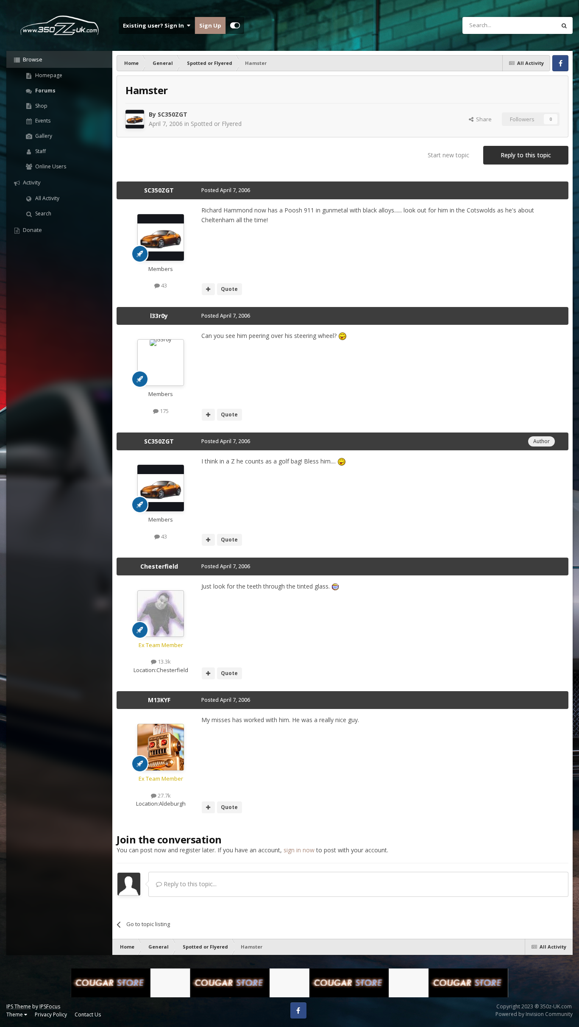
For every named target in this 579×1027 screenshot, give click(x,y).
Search (42, 213)
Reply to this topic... (189, 884)
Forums (45, 90)
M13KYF (159, 700)
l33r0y (159, 316)
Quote (229, 289)
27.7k (163, 795)
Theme (15, 1014)
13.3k (163, 661)
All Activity (46, 198)
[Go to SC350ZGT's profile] (134, 119)
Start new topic (448, 155)
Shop (40, 105)
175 (164, 411)
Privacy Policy (51, 1014)
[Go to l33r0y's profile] (160, 362)
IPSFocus (49, 1006)
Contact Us (88, 1014)
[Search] (564, 25)
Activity (31, 182)
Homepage (48, 75)
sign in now (299, 850)
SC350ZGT (172, 114)
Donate (32, 230)
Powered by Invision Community (534, 1014)
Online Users (50, 166)
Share (482, 119)
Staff (40, 151)
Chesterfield (159, 566)
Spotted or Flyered (216, 124)
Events (42, 120)
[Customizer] (235, 25)
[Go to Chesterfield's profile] (160, 613)
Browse (32, 59)
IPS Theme (18, 1006)
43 (163, 285)
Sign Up (210, 25)
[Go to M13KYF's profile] (160, 747)
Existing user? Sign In (155, 25)
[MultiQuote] (208, 289)
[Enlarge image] (342, 336)
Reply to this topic (526, 155)
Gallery (43, 136)
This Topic (532, 25)
